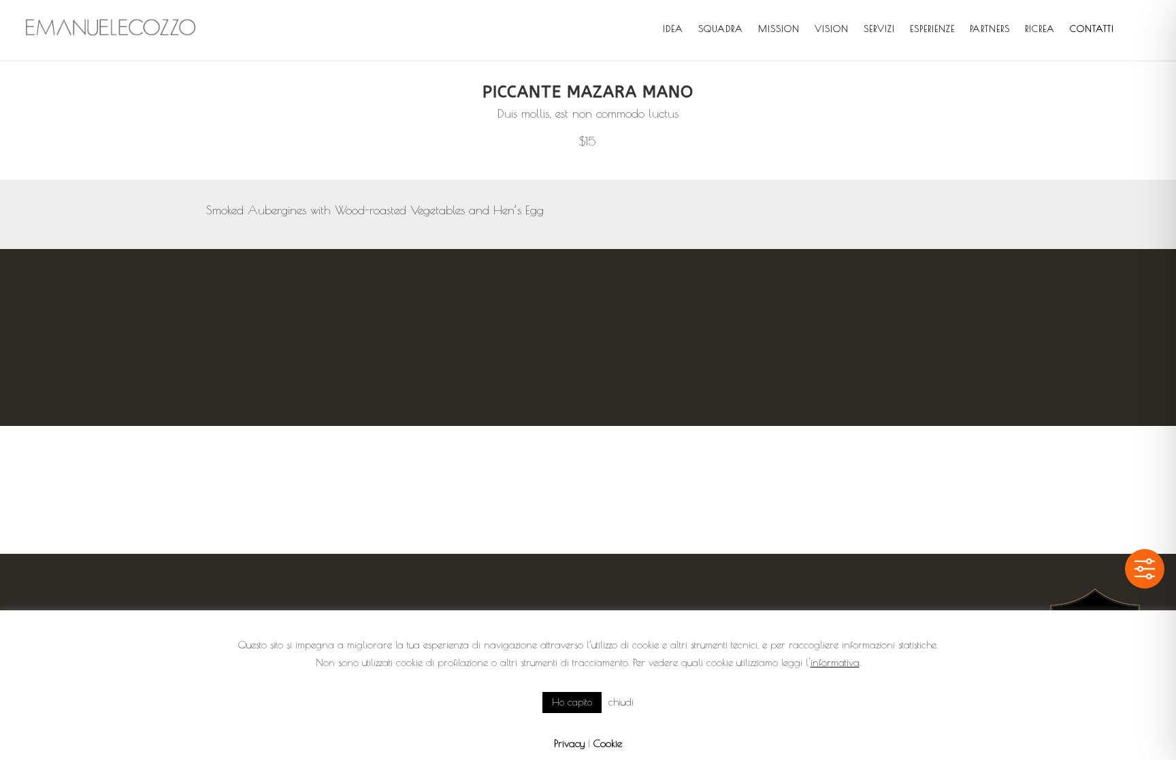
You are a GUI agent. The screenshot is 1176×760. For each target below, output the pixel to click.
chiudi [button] (621, 702)
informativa (835, 662)
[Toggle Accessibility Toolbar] (1145, 569)
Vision (832, 28)
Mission (779, 28)
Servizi (879, 28)
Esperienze (932, 28)
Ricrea (1040, 28)
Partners (990, 28)
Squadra (720, 28)
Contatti (1092, 28)
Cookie (607, 743)
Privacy (569, 743)
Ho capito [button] (572, 702)
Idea (673, 28)
